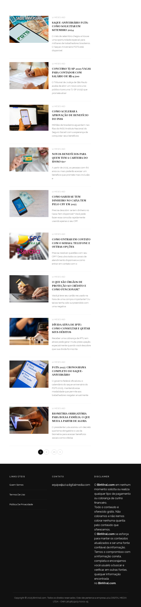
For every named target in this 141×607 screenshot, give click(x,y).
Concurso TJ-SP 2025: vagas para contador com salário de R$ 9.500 (71, 72)
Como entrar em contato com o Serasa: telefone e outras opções (71, 243)
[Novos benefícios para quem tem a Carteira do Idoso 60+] (28, 159)
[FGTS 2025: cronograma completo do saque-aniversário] (28, 373)
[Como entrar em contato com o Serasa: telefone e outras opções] (28, 246)
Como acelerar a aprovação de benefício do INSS (70, 115)
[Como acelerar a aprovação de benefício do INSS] (28, 117)
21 (54, 452)
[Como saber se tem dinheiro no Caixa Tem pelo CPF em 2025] (28, 203)
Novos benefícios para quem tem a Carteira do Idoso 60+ (70, 157)
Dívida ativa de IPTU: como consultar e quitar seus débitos (71, 328)
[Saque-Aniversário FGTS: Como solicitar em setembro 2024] (28, 29)
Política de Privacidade (21, 504)
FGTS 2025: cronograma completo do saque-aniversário (69, 371)
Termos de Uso (17, 494)
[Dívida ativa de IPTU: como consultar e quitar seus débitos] (28, 331)
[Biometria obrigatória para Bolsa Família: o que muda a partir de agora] (28, 420)
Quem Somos (16, 485)
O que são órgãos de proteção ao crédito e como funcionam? (69, 285)
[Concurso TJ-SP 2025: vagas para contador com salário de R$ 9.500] (28, 75)
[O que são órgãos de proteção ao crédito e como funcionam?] (28, 288)
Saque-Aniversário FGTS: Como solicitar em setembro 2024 (70, 26)
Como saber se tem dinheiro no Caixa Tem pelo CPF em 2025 (69, 200)
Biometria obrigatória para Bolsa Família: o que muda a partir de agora (71, 417)
